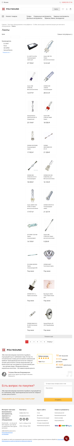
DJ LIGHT (6, 43)
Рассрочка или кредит (43, 418)
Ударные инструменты (61, 16)
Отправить (58, 400)
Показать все (6, 52)
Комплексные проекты (43, 425)
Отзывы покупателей (43, 423)
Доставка (40, 415)
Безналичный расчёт (60, 415)
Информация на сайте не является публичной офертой (17, 441)
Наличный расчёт (59, 413)
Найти (56, 9)
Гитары (29, 16)
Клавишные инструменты (42, 16)
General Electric (8, 50)
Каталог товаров (11, 16)
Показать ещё (49, 336)
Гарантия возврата (42, 420)
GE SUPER (6, 48)
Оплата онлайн (59, 418)
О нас (38, 413)
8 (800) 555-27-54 (67, 2)
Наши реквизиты (59, 420)
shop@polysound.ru (24, 415)
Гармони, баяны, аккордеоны (54, 18)
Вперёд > (50, 341)
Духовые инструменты (34, 18)
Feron (5, 45)
